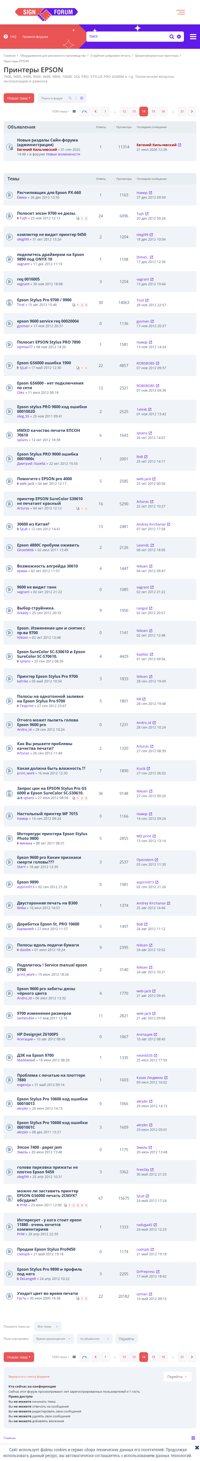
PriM (23, 1205)
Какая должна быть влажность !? (51, 768)
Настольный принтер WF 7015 (47, 813)
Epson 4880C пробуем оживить (48, 545)
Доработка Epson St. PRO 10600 (48, 924)
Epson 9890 (28, 882)
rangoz (142, 608)
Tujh (23, 218)
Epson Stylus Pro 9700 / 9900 (44, 300)
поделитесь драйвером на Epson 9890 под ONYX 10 (50, 257)
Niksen (142, 566)
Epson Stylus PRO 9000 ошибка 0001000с (47, 456)
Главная (10, 1438)
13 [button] (134, 111)
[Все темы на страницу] (74, 111)
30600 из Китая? (33, 524)
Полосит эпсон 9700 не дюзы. (46, 213)
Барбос (143, 654)
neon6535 (145, 1055)
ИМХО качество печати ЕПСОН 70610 (48, 433)
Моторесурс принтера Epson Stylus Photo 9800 (52, 836)
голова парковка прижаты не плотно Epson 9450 (47, 1170)
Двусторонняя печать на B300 (47, 903)
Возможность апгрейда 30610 (47, 566)
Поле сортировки (16, 1339)
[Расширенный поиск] (178, 36)
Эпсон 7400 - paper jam (39, 1147)
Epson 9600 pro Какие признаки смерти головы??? (49, 860)
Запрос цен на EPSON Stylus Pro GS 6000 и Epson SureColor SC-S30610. (52, 791)
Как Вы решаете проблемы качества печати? (44, 746)
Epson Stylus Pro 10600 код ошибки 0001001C (52, 1125)
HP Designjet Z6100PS (37, 1034)
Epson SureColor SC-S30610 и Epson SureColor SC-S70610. (51, 654)
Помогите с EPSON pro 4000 (44, 478)
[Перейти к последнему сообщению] (179, 144)
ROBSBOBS (146, 363)
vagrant (23, 264)
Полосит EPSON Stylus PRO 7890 (48, 342)
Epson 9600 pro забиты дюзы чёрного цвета (46, 991)
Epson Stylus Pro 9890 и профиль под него (49, 1272)
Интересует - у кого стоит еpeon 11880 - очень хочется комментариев (49, 1224)
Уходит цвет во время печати (47, 1293)
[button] (84, 111)
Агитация (25, 1039)
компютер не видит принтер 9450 (51, 234)
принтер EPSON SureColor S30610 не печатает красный (50, 501)
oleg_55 (23, 416)
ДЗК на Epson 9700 (35, 1055)
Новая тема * (18, 98)
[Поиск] (171, 36)
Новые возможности (63, 154)
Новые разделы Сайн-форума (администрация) (47, 142)
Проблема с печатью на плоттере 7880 (51, 1078)
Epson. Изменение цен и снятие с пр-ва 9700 (51, 630)
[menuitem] (10, 36)
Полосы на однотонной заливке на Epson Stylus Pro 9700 (50, 699)
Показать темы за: (17, 1327)
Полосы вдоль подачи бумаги (48, 945)
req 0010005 (28, 279)
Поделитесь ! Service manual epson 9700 (52, 967)
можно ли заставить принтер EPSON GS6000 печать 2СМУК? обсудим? (47, 1195)
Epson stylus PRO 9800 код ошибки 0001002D (52, 409)
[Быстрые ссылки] (193, 36)
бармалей (25, 928)
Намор (142, 192)
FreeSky (143, 1169)
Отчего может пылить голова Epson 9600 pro (47, 722)
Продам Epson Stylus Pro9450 (46, 1249)
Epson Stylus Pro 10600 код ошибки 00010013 (52, 1101)
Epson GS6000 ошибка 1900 (44, 362)
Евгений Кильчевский (37, 149)
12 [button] (124, 111)
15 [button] (153, 111)
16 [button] (163, 111)
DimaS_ (143, 257)
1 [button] (105, 111)
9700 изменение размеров (44, 1013)
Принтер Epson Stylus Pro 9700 (47, 676)
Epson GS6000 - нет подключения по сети (50, 385)
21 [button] (182, 111)
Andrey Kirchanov (151, 524)
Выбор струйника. (36, 608)
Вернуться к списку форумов (29, 1377)
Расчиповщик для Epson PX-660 (49, 192)
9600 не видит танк (37, 587)
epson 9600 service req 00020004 (48, 321)
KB (139, 699)
